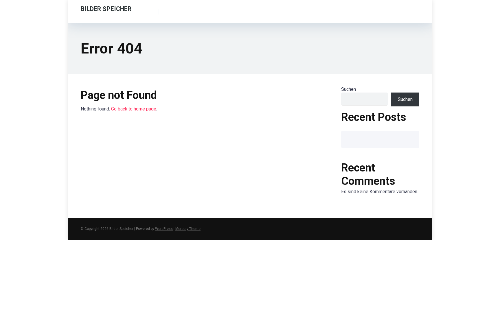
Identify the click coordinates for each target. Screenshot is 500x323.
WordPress (164, 229)
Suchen (348, 89)
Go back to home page (133, 109)
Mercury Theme (188, 229)
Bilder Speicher (106, 8)
